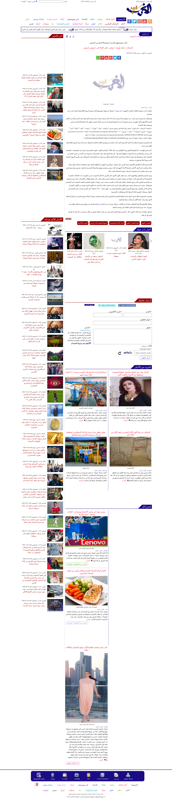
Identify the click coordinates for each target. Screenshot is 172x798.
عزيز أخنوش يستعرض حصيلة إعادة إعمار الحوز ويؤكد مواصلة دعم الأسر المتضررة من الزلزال (34, 410)
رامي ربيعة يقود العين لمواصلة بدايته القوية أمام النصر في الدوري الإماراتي (52, 29)
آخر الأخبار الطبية (72, 763)
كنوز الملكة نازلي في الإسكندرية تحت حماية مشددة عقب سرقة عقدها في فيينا (34, 161)
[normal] (70, 36)
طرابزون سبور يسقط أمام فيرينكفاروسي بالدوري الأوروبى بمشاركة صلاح (34, 327)
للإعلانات (77, 779)
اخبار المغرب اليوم (132, 223)
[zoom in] (67, 36)
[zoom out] (73, 36)
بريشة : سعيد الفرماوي (34, 227)
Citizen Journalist (102, 779)
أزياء (148, 36)
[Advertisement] (73, 10)
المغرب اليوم (31, 1)
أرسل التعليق (146, 358)
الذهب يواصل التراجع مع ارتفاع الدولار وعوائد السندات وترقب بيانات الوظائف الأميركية (34, 438)
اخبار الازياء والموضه (117, 223)
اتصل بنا (65, 779)
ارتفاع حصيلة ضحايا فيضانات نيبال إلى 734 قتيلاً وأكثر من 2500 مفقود (109, 29)
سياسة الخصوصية (39, 779)
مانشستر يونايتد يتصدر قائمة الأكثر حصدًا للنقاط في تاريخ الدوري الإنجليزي (34, 383)
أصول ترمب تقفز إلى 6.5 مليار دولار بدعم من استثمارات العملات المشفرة (34, 424)
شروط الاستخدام (85, 330)
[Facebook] (127, 306)
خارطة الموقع (128, 779)
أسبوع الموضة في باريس (98, 223)
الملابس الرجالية (100, 204)
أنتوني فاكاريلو (83, 223)
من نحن (116, 779)
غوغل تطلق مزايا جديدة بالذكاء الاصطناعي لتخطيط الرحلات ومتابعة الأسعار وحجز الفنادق (34, 175)
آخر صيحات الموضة (137, 36)
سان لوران (118, 111)
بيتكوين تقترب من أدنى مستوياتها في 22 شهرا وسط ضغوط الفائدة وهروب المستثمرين (34, 452)
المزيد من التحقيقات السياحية (77, 564)
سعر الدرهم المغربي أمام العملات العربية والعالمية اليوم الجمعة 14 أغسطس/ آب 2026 (34, 550)
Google (23, 1)
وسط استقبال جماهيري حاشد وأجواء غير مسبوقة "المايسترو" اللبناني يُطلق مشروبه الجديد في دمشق (33, 494)
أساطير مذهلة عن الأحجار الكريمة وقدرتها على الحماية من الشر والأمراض (120, 259)
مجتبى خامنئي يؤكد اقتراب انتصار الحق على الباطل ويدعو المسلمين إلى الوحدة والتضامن (33, 148)
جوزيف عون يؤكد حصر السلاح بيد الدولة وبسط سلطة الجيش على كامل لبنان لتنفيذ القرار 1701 (34, 93)
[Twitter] (107, 306)
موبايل (53, 779)
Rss (89, 779)
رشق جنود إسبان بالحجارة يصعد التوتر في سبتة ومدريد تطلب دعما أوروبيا (33, 121)
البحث (65, 1)
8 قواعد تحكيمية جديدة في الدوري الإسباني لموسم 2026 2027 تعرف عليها (34, 355)
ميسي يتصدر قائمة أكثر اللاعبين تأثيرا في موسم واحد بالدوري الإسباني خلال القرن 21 (34, 397)
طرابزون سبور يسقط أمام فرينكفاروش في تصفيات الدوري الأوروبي (34, 369)
